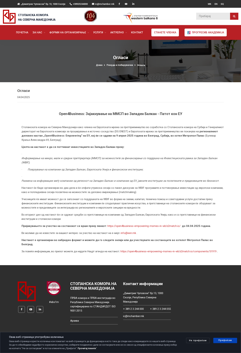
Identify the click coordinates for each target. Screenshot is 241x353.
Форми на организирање (68, 32)
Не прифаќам (198, 340)
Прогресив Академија (207, 32)
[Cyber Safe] (54, 288)
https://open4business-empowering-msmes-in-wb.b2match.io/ (143, 226)
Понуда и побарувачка (120, 65)
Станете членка (165, 32)
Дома (99, 65)
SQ (222, 4)
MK (209, 4)
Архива (74, 320)
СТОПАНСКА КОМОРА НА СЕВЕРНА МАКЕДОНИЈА (37, 17)
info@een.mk (128, 233)
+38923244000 (80, 4)
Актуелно (117, 32)
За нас (37, 32)
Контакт (137, 32)
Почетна (22, 32)
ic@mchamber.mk (104, 4)
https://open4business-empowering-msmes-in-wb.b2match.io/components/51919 (168, 251)
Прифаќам (225, 340)
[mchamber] (10, 17)
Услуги (98, 32)
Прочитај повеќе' (87, 348)
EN (216, 4)
